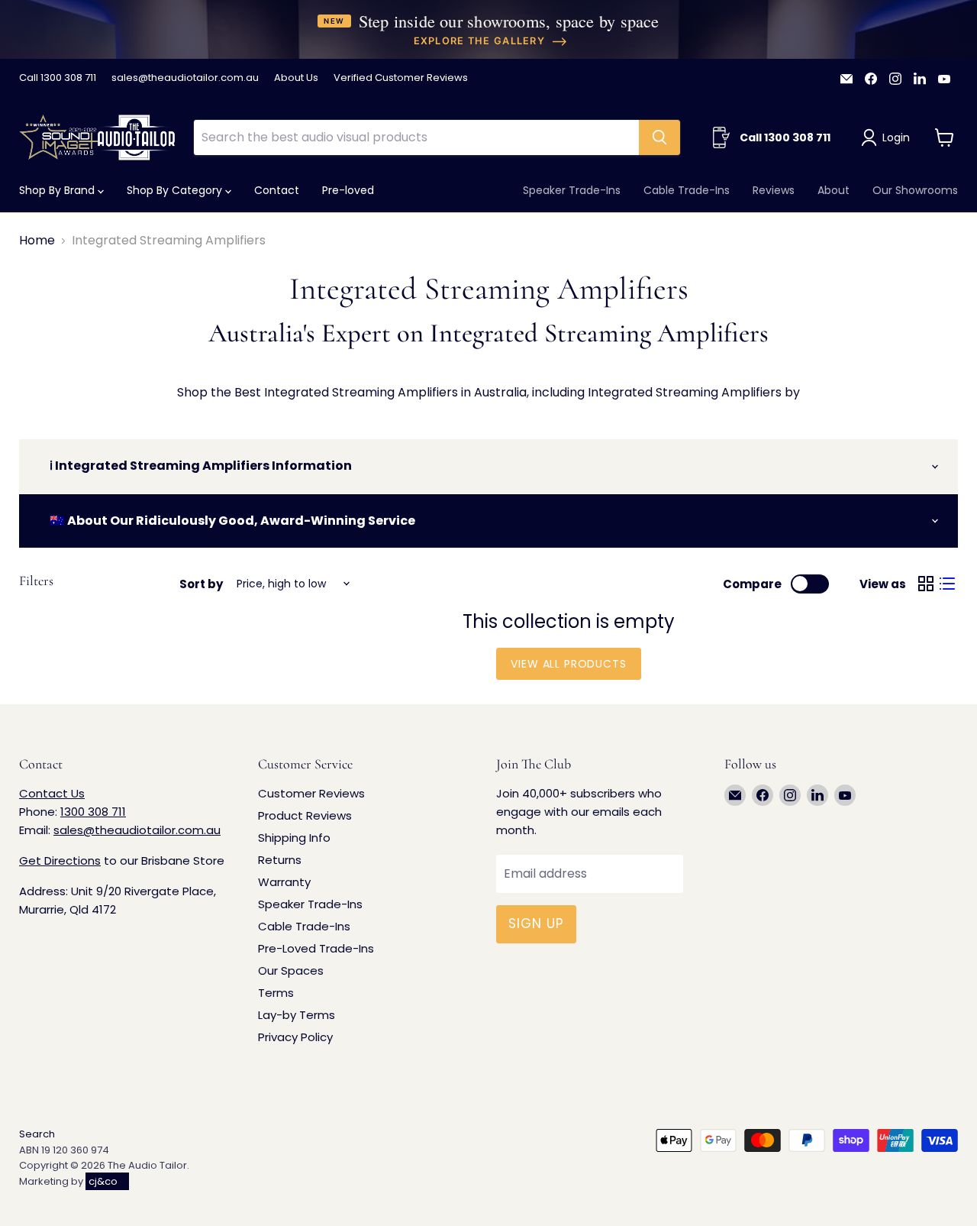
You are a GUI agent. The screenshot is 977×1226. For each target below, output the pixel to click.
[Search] (659, 137)
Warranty (284, 882)
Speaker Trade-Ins (572, 190)
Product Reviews (305, 815)
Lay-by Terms (296, 1015)
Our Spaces (291, 970)
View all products (568, 663)
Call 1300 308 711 (57, 78)
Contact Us (52, 793)
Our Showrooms (915, 190)
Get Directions (60, 860)
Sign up (536, 923)
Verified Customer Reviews (401, 78)
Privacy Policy (295, 1037)
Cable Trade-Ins (686, 190)
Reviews (774, 190)
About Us (296, 78)
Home (37, 240)
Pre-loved (348, 190)
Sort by (201, 583)
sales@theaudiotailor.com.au (185, 78)
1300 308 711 (93, 812)
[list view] (947, 583)
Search (37, 1134)
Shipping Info (294, 838)
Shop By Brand (58, 190)
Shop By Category (176, 190)
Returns (279, 860)
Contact (276, 190)
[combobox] (416, 137)
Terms (276, 993)
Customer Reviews (311, 793)
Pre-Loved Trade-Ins (316, 948)
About (833, 190)
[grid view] (926, 583)
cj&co (103, 1181)
